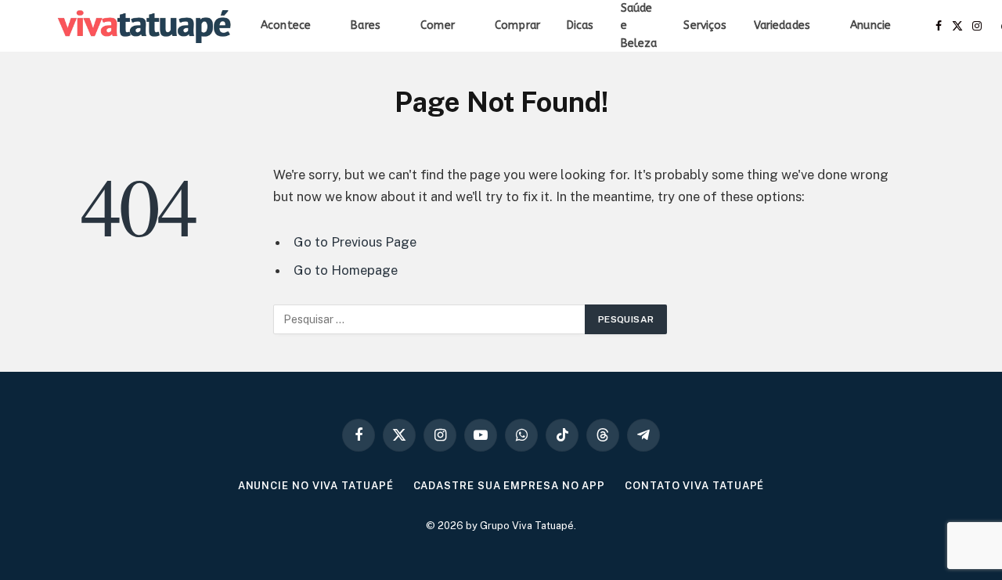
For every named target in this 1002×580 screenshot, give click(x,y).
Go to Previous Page (355, 242)
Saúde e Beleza (639, 26)
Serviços (704, 25)
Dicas (580, 25)
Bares (365, 25)
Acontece (286, 25)
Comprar (517, 25)
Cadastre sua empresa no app (509, 486)
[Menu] (33, 26)
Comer (437, 25)
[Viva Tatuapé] (146, 26)
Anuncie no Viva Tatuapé (316, 486)
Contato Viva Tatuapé (694, 486)
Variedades (782, 25)
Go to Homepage (346, 270)
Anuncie (870, 25)
